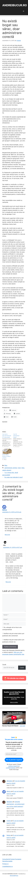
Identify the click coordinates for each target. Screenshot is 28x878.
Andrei (9, 821)
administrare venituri (10, 468)
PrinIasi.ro (5, 864)
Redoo (9, 835)
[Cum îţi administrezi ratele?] (18, 440)
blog (23, 468)
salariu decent (6, 470)
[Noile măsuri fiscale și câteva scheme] (7, 451)
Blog (5, 465)
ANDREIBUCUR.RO (14, 5)
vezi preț (22, 726)
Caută (4, 664)
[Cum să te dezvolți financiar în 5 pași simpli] (7, 440)
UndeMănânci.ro (7, 866)
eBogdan (9, 781)
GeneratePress (14, 875)
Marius (4, 510)
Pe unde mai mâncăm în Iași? (13, 477)
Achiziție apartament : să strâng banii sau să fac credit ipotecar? (15, 804)
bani (19, 468)
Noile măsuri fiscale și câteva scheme (6, 456)
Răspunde (7, 534)
